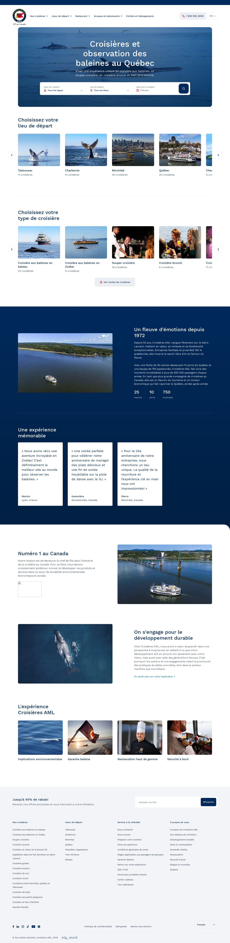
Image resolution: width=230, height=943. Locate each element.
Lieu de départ (97, 87)
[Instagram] (22, 926)
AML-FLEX (123, 869)
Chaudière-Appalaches (76, 849)
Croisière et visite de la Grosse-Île (30, 849)
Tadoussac (70, 830)
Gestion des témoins (140, 926)
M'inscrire (208, 802)
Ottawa (68, 859)
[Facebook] (13, 926)
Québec (69, 844)
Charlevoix (70, 835)
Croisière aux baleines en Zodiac (29, 835)
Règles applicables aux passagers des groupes (141, 854)
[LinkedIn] (17, 926)
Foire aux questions (127, 844)
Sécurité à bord (177, 859)
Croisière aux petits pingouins (28, 897)
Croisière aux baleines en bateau (29, 830)
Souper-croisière (21, 839)
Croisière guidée (21, 863)
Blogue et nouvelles (180, 864)
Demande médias (178, 849)
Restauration (176, 854)
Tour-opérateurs (126, 884)
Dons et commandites (181, 844)
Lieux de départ (60, 16)
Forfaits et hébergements (140, 16)
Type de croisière (51, 87)
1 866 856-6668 (195, 16)
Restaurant (81, 16)
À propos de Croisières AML (184, 830)
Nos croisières (37, 16)
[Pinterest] (38, 926)
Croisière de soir (21, 873)
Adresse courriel (147, 802)
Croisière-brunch (21, 844)
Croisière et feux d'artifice (26, 902)
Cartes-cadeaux (125, 879)
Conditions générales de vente (133, 849)
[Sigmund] (69, 937)
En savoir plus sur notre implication (153, 676)
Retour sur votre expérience (132, 864)
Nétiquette (121, 926)
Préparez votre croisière (130, 839)
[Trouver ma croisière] (184, 89)
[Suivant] (218, 155)
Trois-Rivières (72, 854)
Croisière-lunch (20, 878)
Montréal (69, 839)
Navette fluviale (20, 907)
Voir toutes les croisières (117, 282)
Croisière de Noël (21, 892)
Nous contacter (125, 830)
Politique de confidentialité (98, 926)
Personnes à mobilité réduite (132, 874)
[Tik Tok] (27, 926)
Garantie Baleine (126, 859)
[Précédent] (11, 155)
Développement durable (182, 839)
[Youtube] (33, 926)
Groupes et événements (107, 16)
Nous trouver (124, 835)
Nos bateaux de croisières (183, 835)
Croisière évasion (21, 868)
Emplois (174, 869)
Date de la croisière (145, 87)
